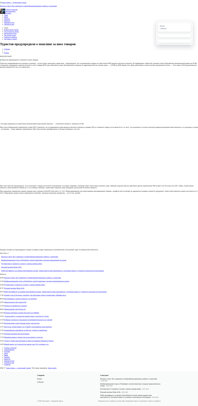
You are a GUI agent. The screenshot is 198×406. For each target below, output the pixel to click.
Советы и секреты (10, 37)
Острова (8, 13)
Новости (7, 21)
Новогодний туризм (11, 30)
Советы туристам (11, 9)
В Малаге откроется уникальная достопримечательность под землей (28, 320)
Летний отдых (9, 24)
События (7, 364)
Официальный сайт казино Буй (15, 302)
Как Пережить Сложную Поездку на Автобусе (20, 299)
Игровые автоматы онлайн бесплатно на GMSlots (21, 313)
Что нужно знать (10, 35)
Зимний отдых (9, 22)
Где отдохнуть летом (11, 31)
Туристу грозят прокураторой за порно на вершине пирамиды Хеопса (29, 341)
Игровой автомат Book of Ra (11, 267)
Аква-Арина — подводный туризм (18, 368)
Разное (6, 53)
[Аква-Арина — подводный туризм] (13, 2)
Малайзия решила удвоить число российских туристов (23, 337)
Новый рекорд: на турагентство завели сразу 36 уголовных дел (26, 344)
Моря (6, 17)
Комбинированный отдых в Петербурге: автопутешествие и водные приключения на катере (33, 260)
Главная (7, 49)
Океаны (7, 19)
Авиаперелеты (10, 11)
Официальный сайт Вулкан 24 (15, 309)
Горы (6, 15)
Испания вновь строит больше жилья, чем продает (22, 323)
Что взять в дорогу (10, 39)
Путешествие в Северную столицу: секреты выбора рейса (21, 264)
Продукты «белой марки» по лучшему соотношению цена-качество (28, 327)
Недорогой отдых (10, 33)
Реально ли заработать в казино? (15, 306)
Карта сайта (52, 368)
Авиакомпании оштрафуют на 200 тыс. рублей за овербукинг (25, 330)
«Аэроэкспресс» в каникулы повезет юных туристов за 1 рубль (26, 316)
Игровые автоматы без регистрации (16, 334)
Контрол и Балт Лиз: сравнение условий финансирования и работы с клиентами (28, 6)
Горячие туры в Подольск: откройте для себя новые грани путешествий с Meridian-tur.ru (35, 295)
